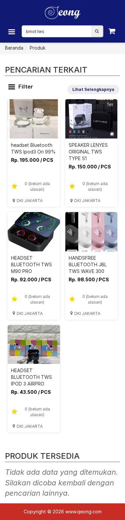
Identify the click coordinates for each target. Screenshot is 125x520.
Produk (37, 48)
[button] (97, 31)
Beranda (14, 48)
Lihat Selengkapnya (93, 89)
